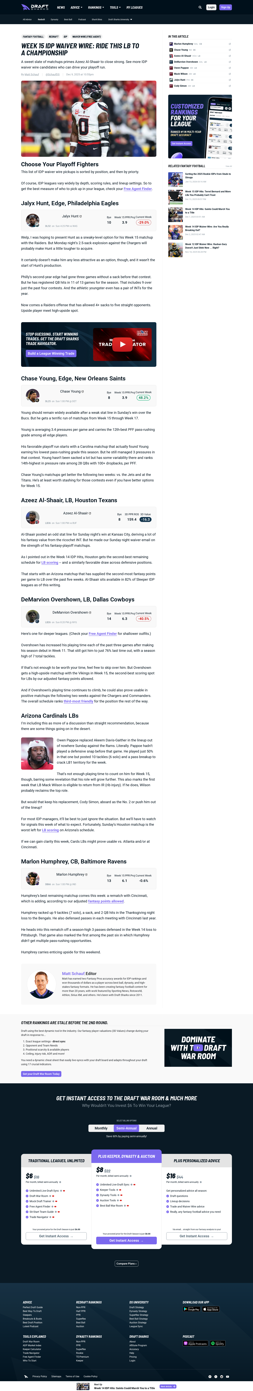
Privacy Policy (40, 1376)
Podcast (82, 19)
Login (211, 7)
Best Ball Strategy (138, 1318)
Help (131, 1353)
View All (229, 166)
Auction (80, 1326)
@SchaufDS (53, 74)
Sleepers (27, 1315)
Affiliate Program (138, 1345)
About (132, 1341)
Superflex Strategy (138, 1315)
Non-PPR (80, 1307)
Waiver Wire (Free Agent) (86, 36)
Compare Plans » (127, 1263)
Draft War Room (31, 1341)
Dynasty (54, 19)
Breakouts (28, 1318)
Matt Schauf (32, 74)
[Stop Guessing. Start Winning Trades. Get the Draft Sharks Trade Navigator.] (122, 344)
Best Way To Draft (32, 1311)
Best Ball (68, 19)
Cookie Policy (91, 1376)
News (61, 7)
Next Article (166, 1386)
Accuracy (134, 1349)
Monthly (101, 1128)
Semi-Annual (126, 1128)
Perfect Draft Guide (33, 1307)
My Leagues (134, 7)
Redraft (41, 19)
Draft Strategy (136, 1307)
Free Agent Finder (138, 189)
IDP (65, 36)
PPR (78, 1315)
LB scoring (49, 562)
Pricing (133, 1356)
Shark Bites (97, 19)
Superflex (81, 1318)
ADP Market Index (32, 1345)
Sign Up (225, 7)
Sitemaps (56, 1376)
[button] (64, 1191)
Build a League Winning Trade (51, 353)
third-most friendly (78, 701)
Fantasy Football (33, 36)
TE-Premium (82, 1356)
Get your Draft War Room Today (41, 1073)
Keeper (79, 1360)
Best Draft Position (32, 1322)
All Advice (27, 19)
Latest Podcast (30, 1326)
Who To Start (29, 1360)
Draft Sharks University (118, 19)
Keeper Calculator (32, 1349)
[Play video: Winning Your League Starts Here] (198, 1048)
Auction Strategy (138, 1322)
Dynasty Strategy (138, 1311)
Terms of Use (72, 1376)
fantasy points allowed (106, 901)
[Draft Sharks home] (34, 7)
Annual (151, 1128)
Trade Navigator (31, 1353)
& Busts (38, 1318)
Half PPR (81, 1311)
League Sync (136, 1326)
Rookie (79, 1353)
